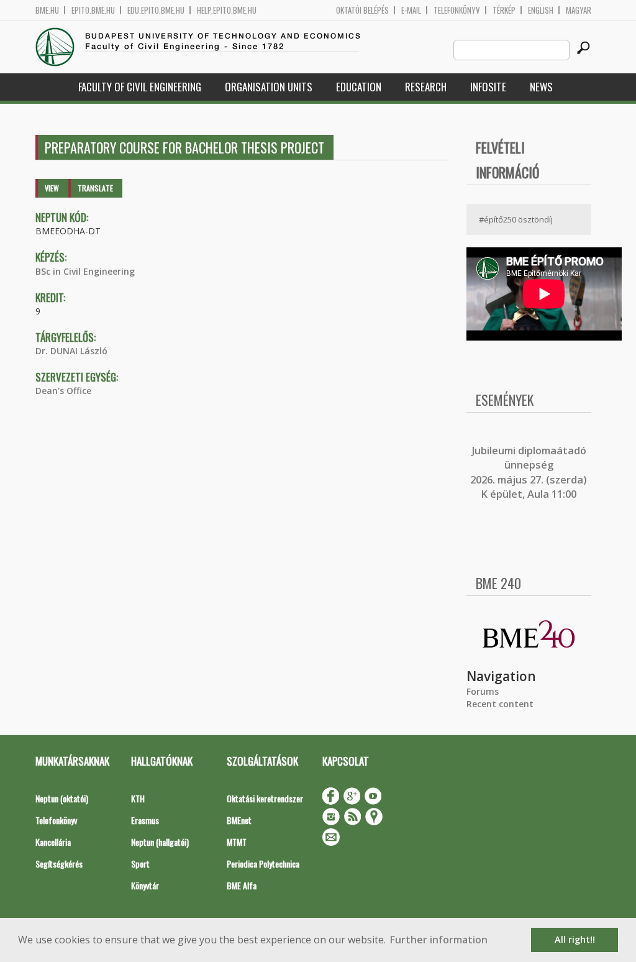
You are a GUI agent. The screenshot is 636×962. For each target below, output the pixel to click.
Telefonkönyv (457, 10)
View (52, 188)
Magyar (578, 10)
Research (426, 86)
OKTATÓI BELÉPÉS (362, 10)
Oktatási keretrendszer (265, 798)
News (541, 86)
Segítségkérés (59, 863)
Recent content (500, 704)
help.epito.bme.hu (227, 10)
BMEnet (239, 820)
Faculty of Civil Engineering (139, 86)
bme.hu (47, 10)
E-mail (411, 10)
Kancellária (53, 841)
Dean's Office (63, 390)
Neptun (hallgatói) (160, 841)
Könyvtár (145, 885)
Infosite (488, 86)
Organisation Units (268, 86)
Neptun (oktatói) (61, 798)
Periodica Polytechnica (263, 863)
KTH (138, 798)
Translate (95, 188)
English (540, 10)
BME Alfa (242, 885)
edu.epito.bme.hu (155, 10)
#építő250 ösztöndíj (516, 219)
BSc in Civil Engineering (85, 271)
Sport (140, 863)
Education (358, 86)
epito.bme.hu (93, 10)
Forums (482, 691)
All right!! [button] (575, 939)
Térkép (504, 10)
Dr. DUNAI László (71, 351)
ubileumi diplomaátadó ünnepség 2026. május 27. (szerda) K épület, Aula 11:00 (528, 472)
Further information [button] (439, 939)
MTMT (237, 841)
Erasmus (145, 820)
